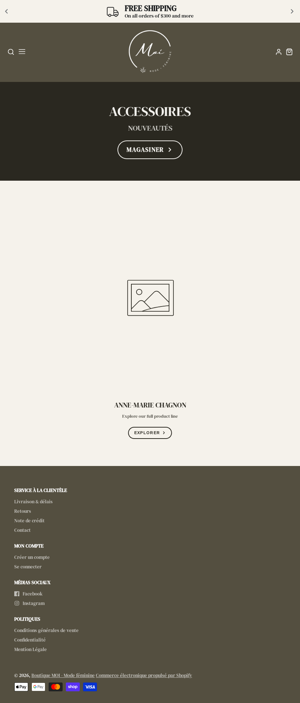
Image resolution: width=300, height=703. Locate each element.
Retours (22, 511)
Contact (22, 530)
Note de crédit (29, 521)
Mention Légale (30, 649)
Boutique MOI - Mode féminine (63, 675)
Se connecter (28, 567)
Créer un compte (32, 557)
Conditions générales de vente (46, 630)
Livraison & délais (33, 502)
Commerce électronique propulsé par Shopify (144, 675)
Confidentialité (30, 640)
